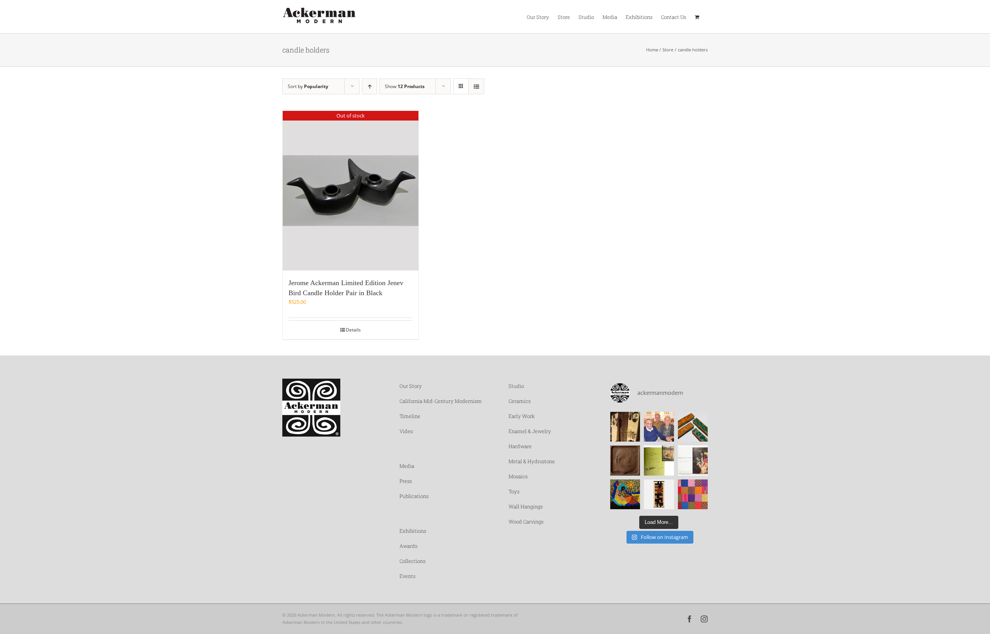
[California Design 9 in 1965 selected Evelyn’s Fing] (693, 460)
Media (406, 465)
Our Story (410, 385)
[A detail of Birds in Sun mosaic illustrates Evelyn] (625, 494)
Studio (516, 385)
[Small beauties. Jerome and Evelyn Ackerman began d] (693, 427)
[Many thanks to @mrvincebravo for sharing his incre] (693, 494)
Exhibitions (412, 530)
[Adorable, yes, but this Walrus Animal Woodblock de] (625, 460)
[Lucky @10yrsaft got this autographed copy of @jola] (659, 460)
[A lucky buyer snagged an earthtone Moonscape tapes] (659, 494)
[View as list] (476, 86)
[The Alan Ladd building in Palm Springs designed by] (625, 427)
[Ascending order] (369, 86)
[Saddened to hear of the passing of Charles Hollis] (659, 427)
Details (353, 329)
